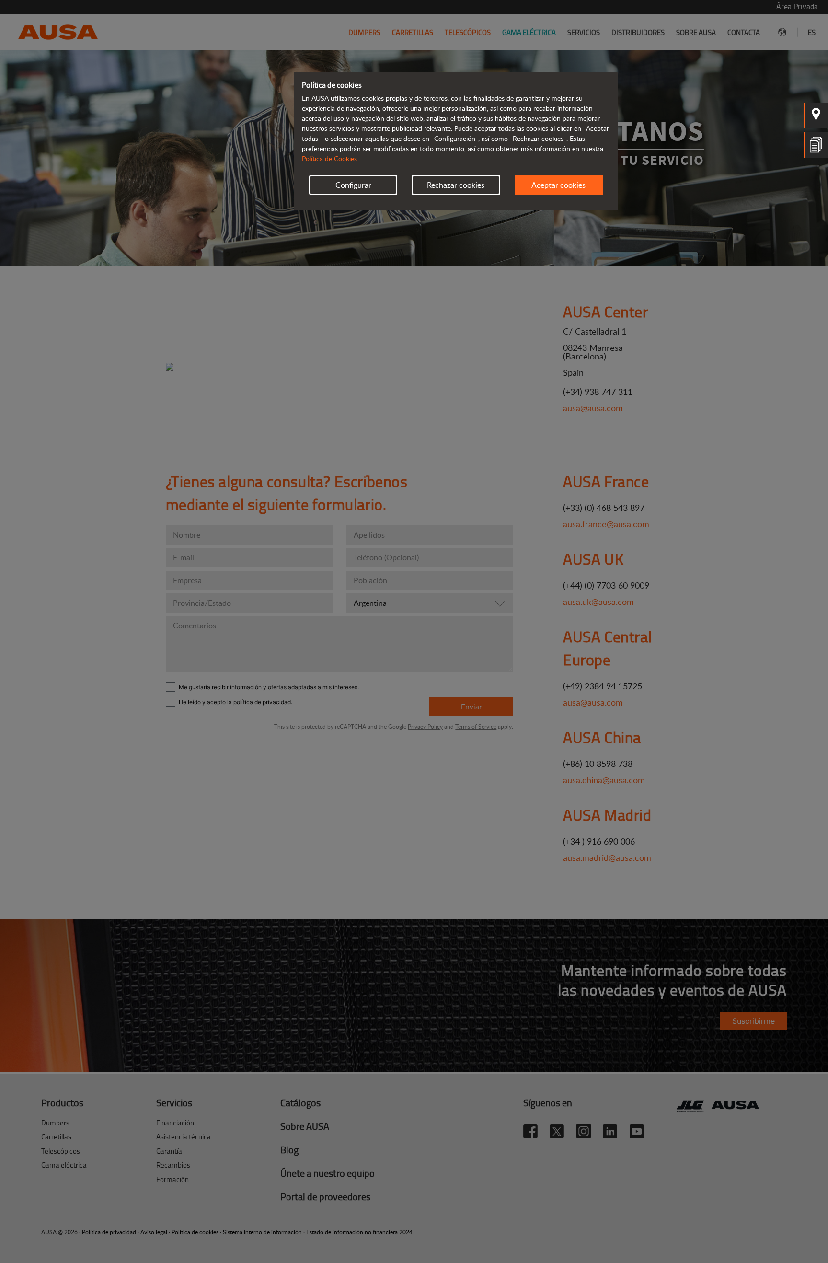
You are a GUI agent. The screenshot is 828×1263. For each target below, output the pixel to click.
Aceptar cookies (558, 185)
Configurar (353, 185)
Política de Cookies (329, 158)
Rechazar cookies (455, 185)
